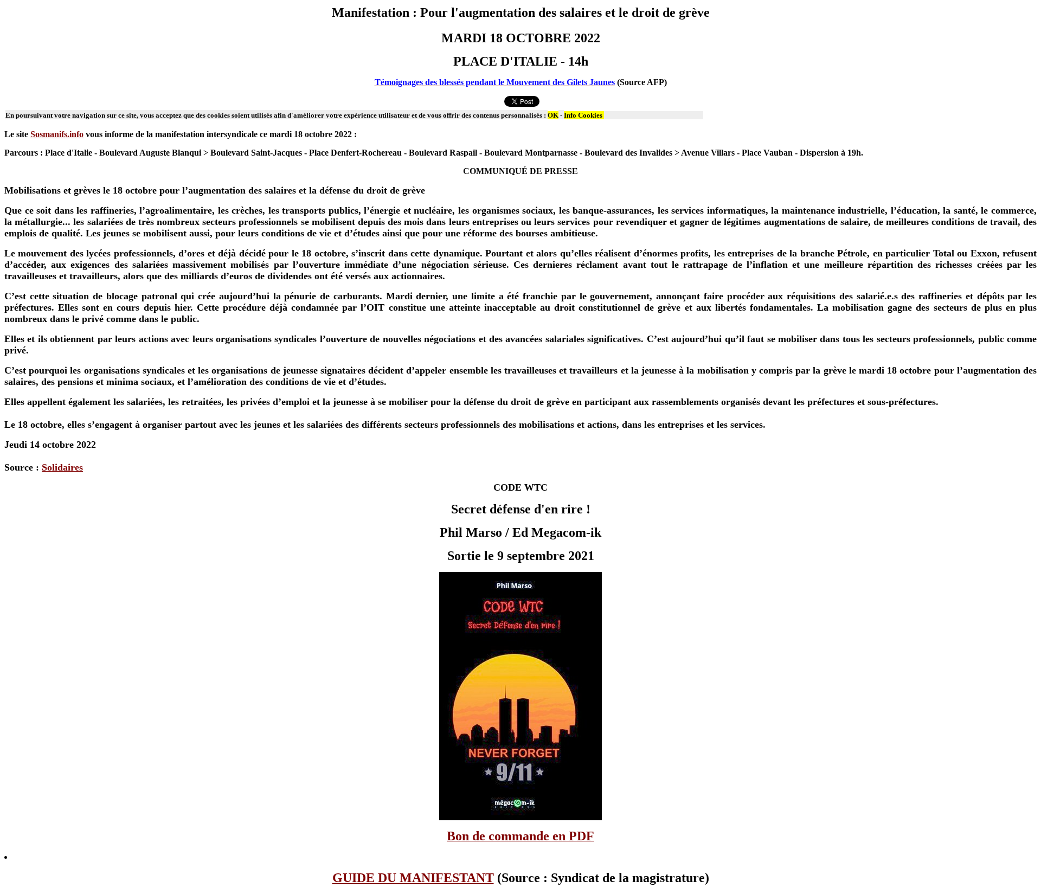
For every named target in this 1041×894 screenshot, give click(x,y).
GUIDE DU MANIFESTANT (413, 878)
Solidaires (62, 467)
